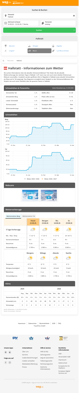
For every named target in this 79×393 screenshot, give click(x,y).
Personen (48, 22)
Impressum (21, 323)
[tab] (13, 216)
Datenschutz (32, 323)
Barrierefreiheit (44, 323)
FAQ (59, 323)
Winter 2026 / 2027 (50, 179)
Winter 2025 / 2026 (33, 179)
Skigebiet (59, 46)
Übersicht (12, 46)
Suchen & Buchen (39, 10)
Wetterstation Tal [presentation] (29, 216)
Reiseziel (11, 15)
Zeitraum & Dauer (14, 22)
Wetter (35, 51)
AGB (53, 323)
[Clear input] (74, 16)
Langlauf (11, 51)
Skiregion (35, 46)
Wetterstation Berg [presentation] (13, 216)
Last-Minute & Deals (63, 51)
